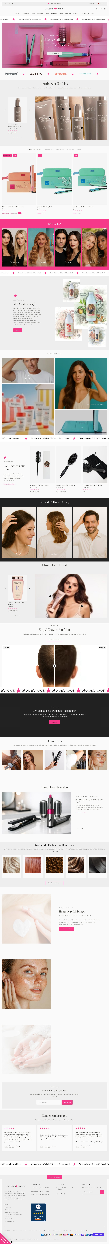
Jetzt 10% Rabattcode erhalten (54, 648)
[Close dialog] (83, 593)
